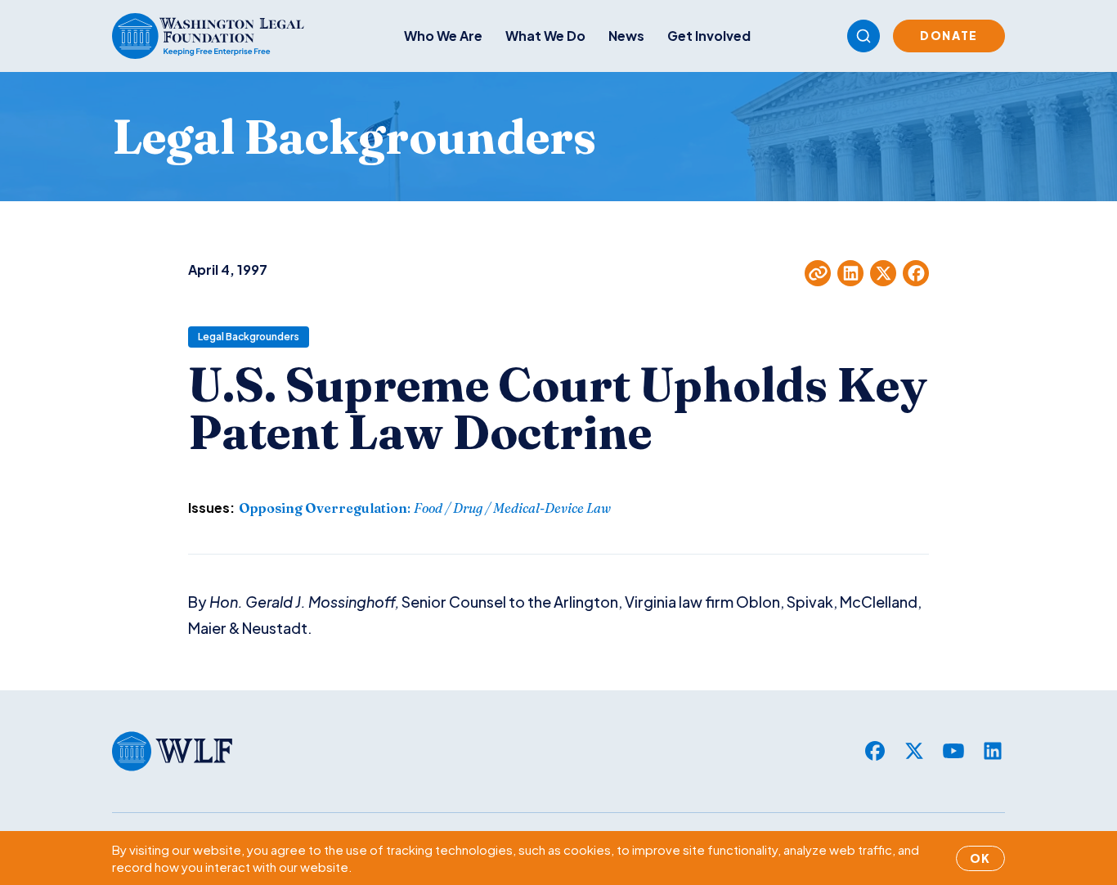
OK (980, 858)
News (626, 35)
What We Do (545, 35)
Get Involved (709, 35)
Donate (949, 35)
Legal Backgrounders (248, 336)
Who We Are (443, 35)
